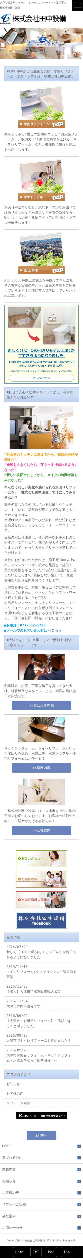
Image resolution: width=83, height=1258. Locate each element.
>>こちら (54, 630)
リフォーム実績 (18, 1103)
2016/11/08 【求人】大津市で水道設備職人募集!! (35, 989)
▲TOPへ (41, 1135)
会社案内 (9, 1216)
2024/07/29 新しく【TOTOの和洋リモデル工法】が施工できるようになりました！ (41, 952)
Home (19, 1252)
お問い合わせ (12, 1228)
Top (66, 1252)
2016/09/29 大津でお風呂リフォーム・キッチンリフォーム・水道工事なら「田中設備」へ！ (40, 1055)
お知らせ (13, 1084)
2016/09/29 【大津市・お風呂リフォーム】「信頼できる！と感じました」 (38, 1021)
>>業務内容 (41, 768)
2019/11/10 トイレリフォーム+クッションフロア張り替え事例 (41, 972)
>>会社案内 (41, 830)
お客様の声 (14, 1093)
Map (51, 1252)
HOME (6, 1146)
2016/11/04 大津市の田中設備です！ (25, 1003)
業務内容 (9, 1169)
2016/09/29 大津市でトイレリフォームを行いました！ (38, 1038)
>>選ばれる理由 (41, 705)
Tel (36, 1252)
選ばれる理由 (12, 1158)
